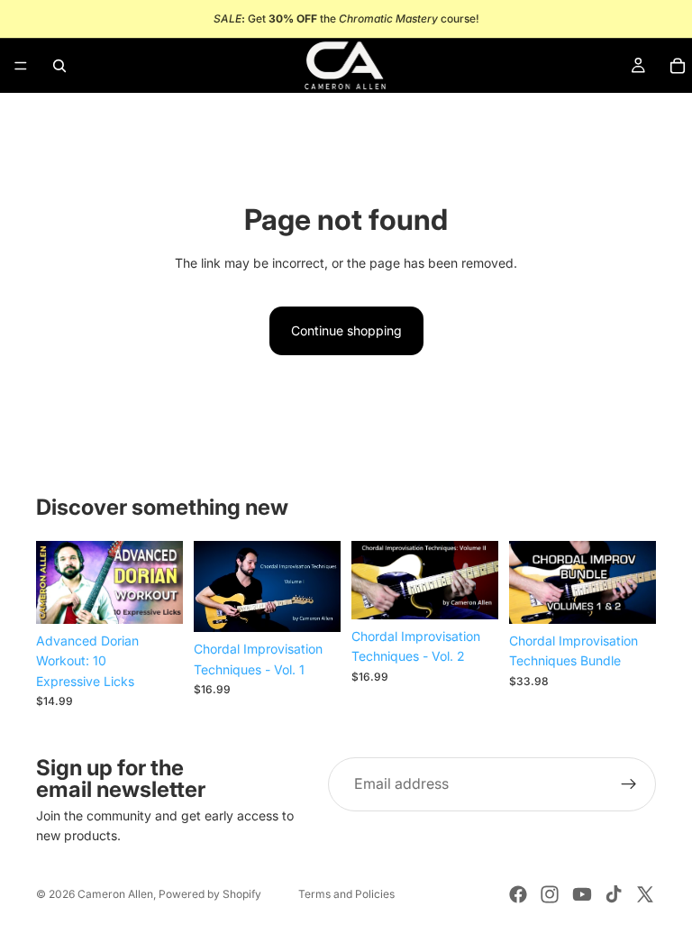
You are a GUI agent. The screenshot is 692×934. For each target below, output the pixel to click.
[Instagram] (549, 894)
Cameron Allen (115, 894)
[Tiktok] (613, 894)
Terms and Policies (346, 894)
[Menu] (20, 66)
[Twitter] (645, 894)
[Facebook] (518, 894)
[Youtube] (582, 894)
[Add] (155, 596)
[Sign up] (629, 784)
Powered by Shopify (210, 894)
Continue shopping (346, 330)
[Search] (59, 66)
